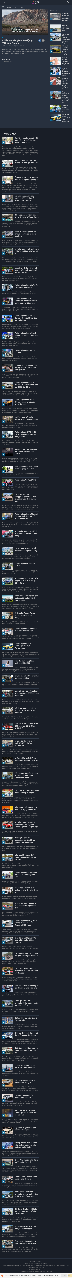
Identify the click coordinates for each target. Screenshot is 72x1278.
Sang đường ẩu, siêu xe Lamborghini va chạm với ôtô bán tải (25, 1113)
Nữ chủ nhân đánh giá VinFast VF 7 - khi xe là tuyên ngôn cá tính (24, 198)
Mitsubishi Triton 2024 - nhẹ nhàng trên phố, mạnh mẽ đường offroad (26, 270)
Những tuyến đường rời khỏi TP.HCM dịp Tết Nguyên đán (25, 743)
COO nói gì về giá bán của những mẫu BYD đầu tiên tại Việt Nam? (26, 367)
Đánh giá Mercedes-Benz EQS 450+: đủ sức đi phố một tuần (25, 710)
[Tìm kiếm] (68, 2)
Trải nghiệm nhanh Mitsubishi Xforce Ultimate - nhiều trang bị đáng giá (26, 301)
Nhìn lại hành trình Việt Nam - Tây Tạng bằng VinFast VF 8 (27, 251)
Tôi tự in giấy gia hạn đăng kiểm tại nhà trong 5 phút (66, 71)
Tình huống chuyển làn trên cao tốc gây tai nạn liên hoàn (65, 17)
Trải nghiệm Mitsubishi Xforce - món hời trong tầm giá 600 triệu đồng (26, 385)
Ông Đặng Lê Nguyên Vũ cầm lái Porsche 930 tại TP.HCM (25, 940)
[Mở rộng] (42, 33)
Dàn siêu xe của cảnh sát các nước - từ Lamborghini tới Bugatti (26, 971)
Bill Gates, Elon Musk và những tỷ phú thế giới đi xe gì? (26, 890)
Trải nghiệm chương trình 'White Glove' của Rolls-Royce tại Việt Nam (26, 923)
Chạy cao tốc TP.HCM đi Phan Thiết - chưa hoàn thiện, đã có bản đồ (65, 97)
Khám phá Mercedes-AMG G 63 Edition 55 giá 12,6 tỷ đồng (26, 533)
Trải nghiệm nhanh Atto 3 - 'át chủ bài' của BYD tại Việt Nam (26, 335)
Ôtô (22, 7)
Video (9, 7)
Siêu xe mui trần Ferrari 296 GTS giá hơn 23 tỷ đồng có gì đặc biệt (26, 726)
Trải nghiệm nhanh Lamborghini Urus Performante (66, 118)
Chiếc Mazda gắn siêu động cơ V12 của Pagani (18, 41)
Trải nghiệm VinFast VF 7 (25, 480)
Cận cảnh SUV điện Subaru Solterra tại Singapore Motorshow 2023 (26, 775)
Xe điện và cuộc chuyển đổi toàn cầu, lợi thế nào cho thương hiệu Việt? (26, 140)
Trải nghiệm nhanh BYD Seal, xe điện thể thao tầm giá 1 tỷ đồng (26, 318)
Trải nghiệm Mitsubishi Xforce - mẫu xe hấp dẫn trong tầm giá (25, 402)
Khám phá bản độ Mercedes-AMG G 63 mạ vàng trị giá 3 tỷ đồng (25, 840)
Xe (16, 7)
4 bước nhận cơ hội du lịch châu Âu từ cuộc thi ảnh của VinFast (26, 598)
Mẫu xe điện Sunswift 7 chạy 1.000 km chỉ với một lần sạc (26, 857)
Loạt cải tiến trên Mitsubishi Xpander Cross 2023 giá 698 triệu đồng (27, 693)
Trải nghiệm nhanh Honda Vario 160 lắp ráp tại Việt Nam (26, 874)
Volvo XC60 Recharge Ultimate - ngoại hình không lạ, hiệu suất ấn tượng (26, 1194)
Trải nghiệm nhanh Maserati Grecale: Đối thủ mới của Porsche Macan (26, 516)
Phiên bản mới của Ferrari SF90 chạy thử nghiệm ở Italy (26, 905)
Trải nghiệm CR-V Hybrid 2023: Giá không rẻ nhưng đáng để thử (26, 434)
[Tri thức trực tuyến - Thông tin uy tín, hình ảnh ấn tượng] (39, 2)
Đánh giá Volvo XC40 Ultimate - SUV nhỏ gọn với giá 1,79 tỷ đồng (26, 1003)
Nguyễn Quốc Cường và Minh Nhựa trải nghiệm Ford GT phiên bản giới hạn (26, 824)
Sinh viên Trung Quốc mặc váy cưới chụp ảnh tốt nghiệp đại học (65, 83)
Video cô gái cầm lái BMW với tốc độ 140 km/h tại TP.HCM (26, 451)
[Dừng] (5, 33)
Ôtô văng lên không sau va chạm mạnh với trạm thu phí (26, 1050)
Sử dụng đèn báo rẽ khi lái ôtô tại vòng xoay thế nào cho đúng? (26, 1211)
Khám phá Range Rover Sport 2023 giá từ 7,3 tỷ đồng (25, 615)
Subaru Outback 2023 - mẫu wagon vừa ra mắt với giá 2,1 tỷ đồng (26, 581)
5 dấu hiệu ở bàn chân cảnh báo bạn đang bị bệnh (65, 61)
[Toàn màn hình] (45, 33)
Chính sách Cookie (49, 1275)
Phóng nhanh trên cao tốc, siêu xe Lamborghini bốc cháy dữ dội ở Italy (26, 1145)
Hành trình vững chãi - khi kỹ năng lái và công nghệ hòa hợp (26, 234)
